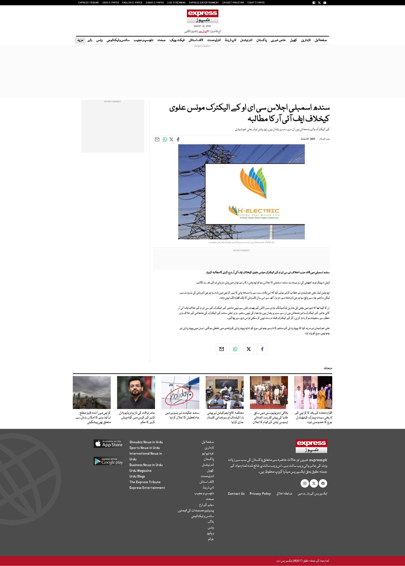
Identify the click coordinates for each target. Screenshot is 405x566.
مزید (80, 40)
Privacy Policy (260, 493)
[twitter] (248, 349)
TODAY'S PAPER (256, 2)
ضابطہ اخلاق (284, 493)
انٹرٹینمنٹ (214, 40)
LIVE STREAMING (176, 2)
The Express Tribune (145, 482)
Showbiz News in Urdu (146, 442)
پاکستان (261, 40)
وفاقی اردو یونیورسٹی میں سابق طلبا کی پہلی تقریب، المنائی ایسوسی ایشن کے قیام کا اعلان (270, 418)
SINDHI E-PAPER (155, 2)
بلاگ (211, 522)
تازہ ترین (305, 40)
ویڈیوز (210, 533)
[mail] (221, 349)
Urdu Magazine (141, 470)
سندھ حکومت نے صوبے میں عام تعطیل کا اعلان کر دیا (182, 415)
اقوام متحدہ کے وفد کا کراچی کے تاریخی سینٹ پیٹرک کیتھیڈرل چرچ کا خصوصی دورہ (313, 418)
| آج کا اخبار (215, 32)
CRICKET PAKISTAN (233, 2)
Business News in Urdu (146, 465)
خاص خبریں (278, 40)
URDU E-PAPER (111, 2)
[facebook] (261, 349)
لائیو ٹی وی (204, 32)
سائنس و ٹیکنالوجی (118, 40)
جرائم (211, 539)
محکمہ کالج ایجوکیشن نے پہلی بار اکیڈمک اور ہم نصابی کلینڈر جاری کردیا (225, 418)
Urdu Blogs (137, 476)
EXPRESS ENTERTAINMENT (204, 2)
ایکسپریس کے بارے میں (312, 493)
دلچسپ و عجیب (143, 40)
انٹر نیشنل (246, 40)
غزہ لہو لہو (208, 453)
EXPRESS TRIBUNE (88, 2)
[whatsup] (235, 349)
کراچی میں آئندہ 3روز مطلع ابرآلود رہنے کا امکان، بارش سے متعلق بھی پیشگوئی (93, 418)
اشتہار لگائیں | (191, 32)
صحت (162, 40)
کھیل (293, 40)
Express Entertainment (147, 487)
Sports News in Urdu (145, 447)
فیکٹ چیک (177, 40)
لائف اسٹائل (196, 40)
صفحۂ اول (321, 40)
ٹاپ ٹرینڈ (230, 40)
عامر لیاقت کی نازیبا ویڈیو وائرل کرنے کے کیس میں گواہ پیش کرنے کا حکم (137, 418)
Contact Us (236, 493)
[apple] (100, 445)
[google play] (100, 462)
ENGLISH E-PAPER (132, 2)
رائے (90, 40)
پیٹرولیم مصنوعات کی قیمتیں (196, 510)
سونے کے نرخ (206, 504)
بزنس (99, 40)
